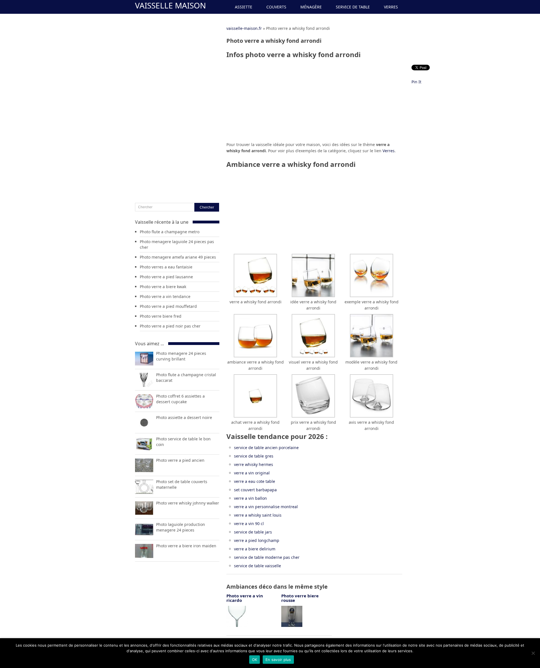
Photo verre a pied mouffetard (168, 306)
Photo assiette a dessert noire (184, 417)
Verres (391, 7)
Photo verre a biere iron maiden (186, 545)
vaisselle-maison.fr (244, 28)
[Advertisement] (314, 102)
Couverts (276, 7)
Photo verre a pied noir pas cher (170, 326)
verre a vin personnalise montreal (266, 506)
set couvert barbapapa (255, 489)
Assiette (243, 7)
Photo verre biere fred (160, 316)
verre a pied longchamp (256, 540)
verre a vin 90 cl (249, 523)
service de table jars (253, 532)
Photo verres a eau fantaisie (166, 267)
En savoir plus (278, 659)
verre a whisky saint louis (258, 515)
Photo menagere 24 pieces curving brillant (181, 356)
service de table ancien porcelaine (266, 447)
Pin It (416, 81)
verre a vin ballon (250, 498)
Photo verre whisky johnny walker (187, 503)
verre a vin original (252, 473)
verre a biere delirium (254, 549)
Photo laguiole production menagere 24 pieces (180, 527)
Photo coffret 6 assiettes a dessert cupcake (180, 398)
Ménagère (311, 7)
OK (254, 659)
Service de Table (353, 7)
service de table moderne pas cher (267, 557)
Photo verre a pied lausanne (166, 276)
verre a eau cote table (254, 481)
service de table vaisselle (257, 565)
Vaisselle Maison (170, 5)
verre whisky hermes (253, 464)
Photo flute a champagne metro (169, 231)
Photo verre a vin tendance (165, 296)
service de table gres (253, 456)
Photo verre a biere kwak (163, 286)
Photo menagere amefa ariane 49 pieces (178, 257)
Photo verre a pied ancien (180, 460)
